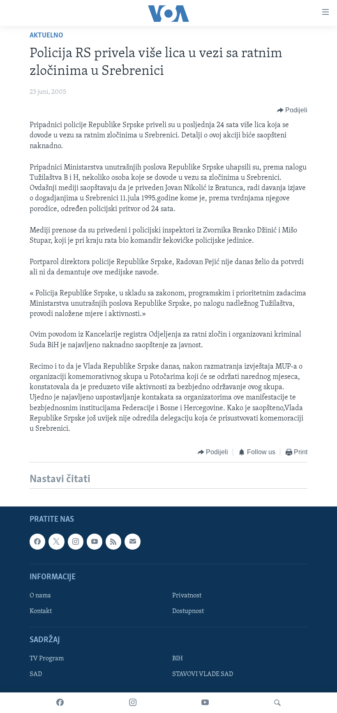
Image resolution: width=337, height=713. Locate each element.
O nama (40, 595)
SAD (36, 674)
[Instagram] (132, 702)
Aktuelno (46, 35)
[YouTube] (205, 702)
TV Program (47, 658)
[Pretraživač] (277, 702)
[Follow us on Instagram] (75, 541)
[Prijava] (132, 541)
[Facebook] (60, 702)
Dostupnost (188, 611)
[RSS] (113, 541)
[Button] (292, 110)
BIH (177, 658)
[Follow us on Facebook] (37, 541)
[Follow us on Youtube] (94, 541)
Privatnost (186, 595)
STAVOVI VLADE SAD (202, 674)
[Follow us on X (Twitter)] (56, 541)
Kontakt (41, 611)
